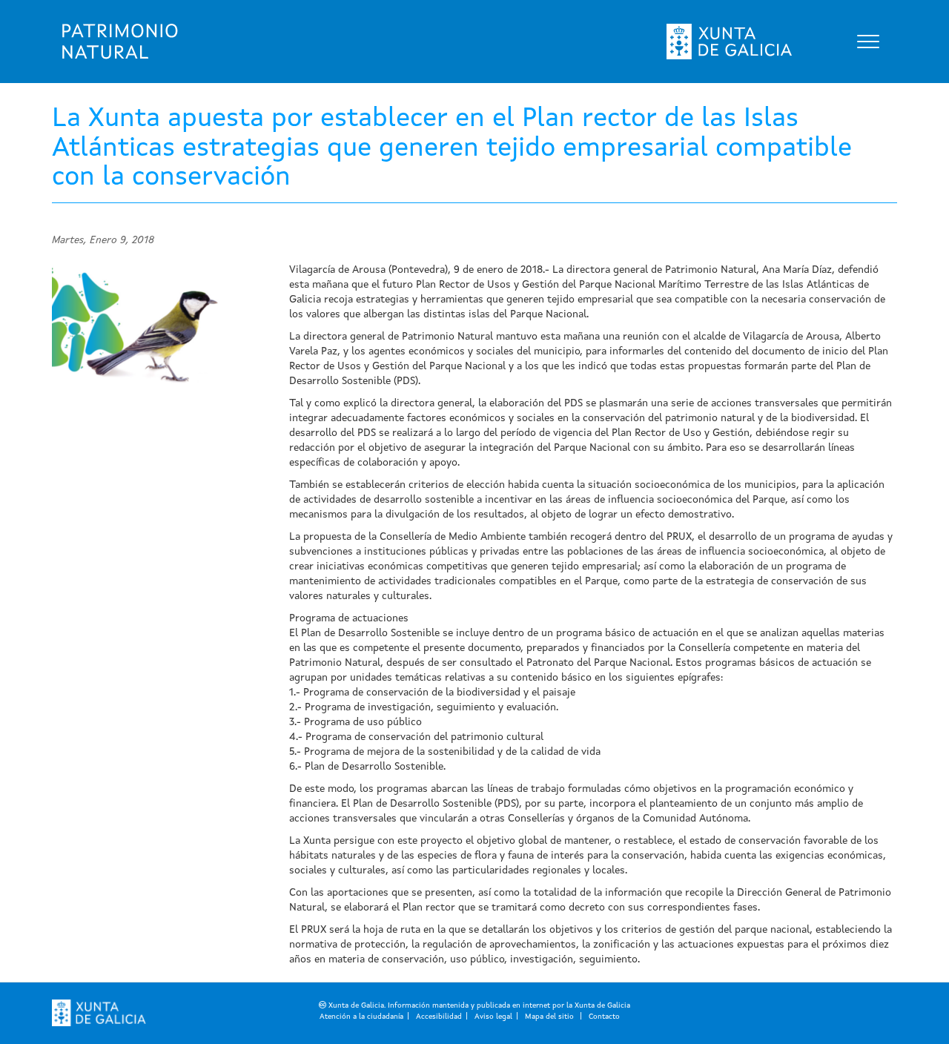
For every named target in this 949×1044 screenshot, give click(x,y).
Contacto (604, 1016)
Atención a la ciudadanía (361, 1016)
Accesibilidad (439, 1016)
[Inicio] (120, 41)
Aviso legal (493, 1016)
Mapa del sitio (550, 1016)
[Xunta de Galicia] (99, 1013)
